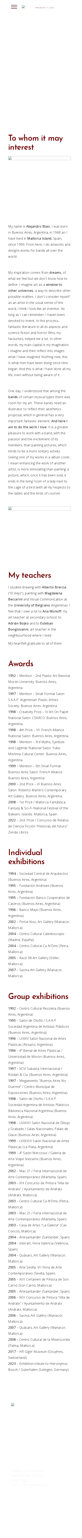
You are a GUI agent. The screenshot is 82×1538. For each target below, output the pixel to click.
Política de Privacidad (27, 1471)
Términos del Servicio (27, 1475)
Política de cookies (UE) (29, 1485)
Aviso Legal (19, 1480)
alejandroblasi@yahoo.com (31, 1449)
